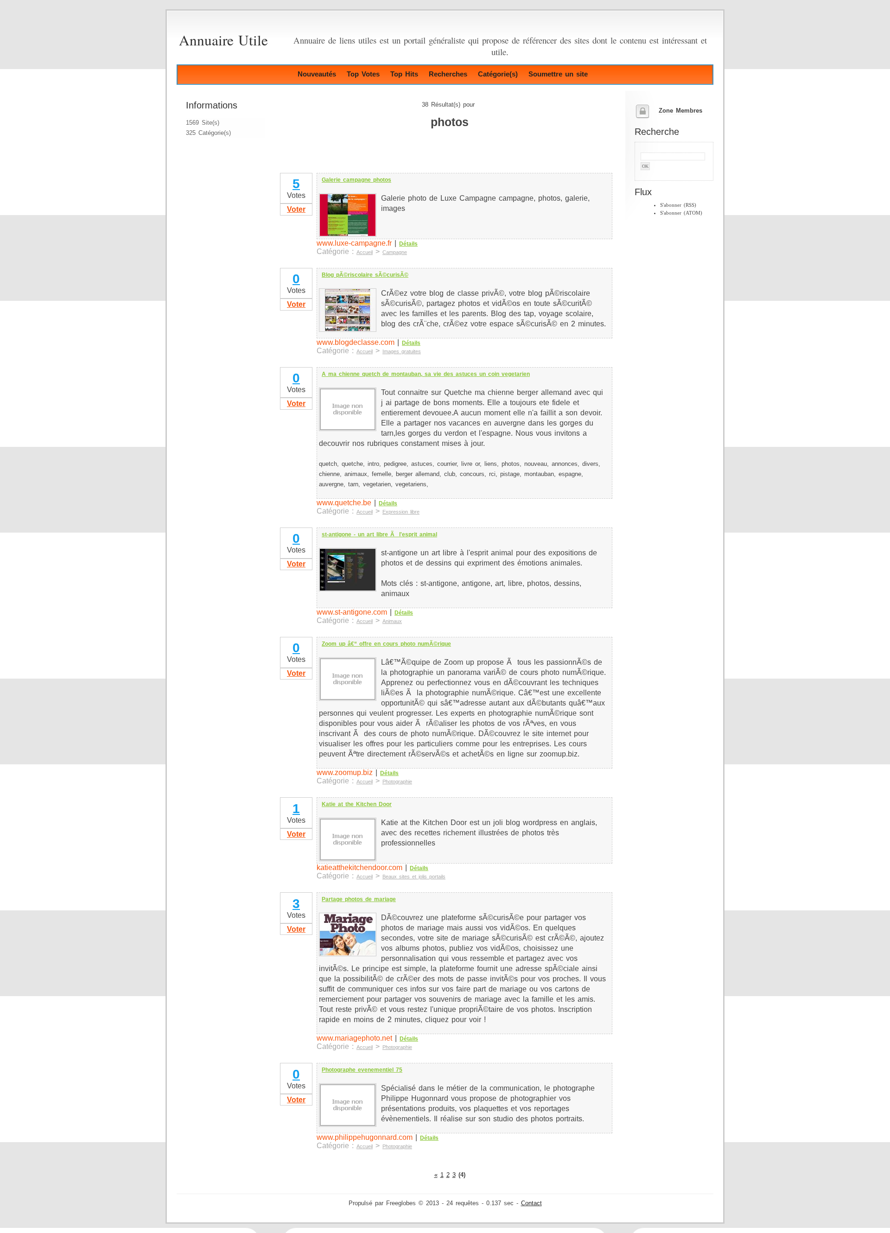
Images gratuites (401, 351)
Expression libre (401, 512)
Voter (296, 209)
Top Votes (363, 74)
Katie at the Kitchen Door (357, 804)
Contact (531, 1203)
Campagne (394, 252)
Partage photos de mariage (359, 899)
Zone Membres (680, 111)
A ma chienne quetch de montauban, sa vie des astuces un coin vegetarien (426, 374)
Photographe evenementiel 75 (362, 1070)
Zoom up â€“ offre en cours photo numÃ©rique (386, 644)
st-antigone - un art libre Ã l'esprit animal (379, 534)
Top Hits (404, 74)
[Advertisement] (387, 158)
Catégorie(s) (498, 74)
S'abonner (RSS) (678, 205)
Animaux (392, 621)
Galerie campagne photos (356, 180)
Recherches (448, 74)
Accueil (364, 252)
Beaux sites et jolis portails (413, 876)
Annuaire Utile (223, 40)
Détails (408, 244)
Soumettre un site (558, 74)
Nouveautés (317, 74)
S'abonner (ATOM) (681, 213)
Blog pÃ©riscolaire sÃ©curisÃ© (365, 275)
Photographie (397, 781)
